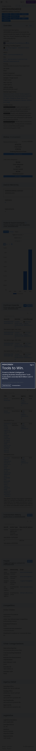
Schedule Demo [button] (16, 385)
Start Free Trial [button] (6, 385)
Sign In (32, 365)
